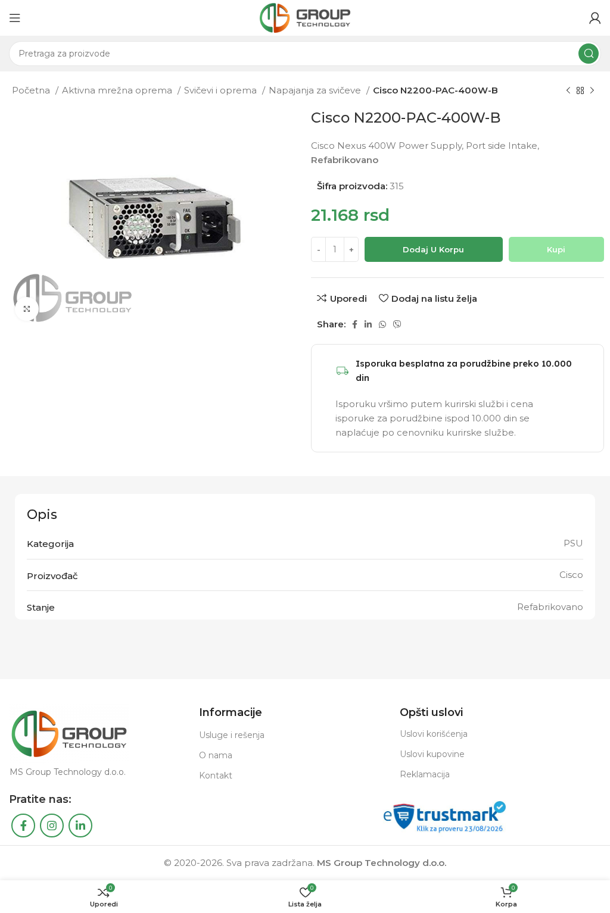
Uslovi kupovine (432, 754)
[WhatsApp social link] (382, 324)
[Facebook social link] (354, 324)
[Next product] (592, 91)
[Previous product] (568, 91)
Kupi (556, 249)
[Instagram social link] (52, 825)
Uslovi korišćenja (434, 733)
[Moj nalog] (595, 18)
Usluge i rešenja (231, 735)
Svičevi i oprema (221, 90)
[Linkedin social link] (368, 324)
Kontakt (215, 775)
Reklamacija (425, 774)
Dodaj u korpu (433, 249)
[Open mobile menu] (15, 18)
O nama (215, 755)
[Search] (588, 53)
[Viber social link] (397, 324)
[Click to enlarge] (27, 309)
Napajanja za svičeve (316, 90)
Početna (32, 90)
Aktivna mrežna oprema (118, 90)
